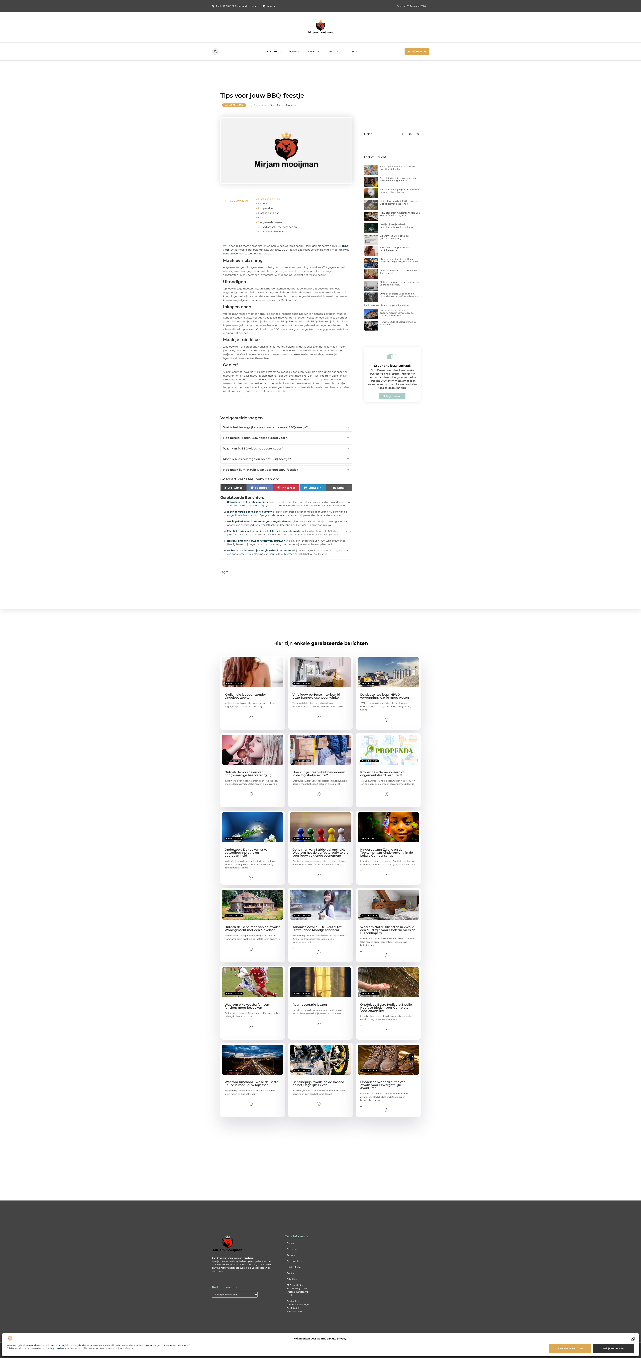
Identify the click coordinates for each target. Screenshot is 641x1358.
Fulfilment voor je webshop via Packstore (386, 305)
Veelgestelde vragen (270, 222)
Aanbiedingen (234, 105)
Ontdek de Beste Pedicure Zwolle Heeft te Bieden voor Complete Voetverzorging (386, 1007)
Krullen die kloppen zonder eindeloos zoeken (395, 248)
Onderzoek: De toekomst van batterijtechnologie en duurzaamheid (247, 852)
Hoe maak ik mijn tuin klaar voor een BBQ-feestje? (286, 469)
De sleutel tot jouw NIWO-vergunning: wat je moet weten (384, 696)
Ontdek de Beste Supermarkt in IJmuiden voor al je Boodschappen (399, 295)
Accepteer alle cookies (570, 1348)
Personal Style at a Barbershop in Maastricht (398, 323)
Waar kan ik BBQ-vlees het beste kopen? (286, 448)
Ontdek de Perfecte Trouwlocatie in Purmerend (399, 271)
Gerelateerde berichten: (274, 231)
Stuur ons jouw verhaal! (392, 366)
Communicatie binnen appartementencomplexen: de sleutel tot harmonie (397, 313)
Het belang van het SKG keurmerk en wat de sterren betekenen (400, 202)
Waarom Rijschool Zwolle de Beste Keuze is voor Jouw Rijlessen (251, 1083)
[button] (632, 1338)
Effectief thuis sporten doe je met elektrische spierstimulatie (264, 531)
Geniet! (262, 217)
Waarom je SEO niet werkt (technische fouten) (394, 237)
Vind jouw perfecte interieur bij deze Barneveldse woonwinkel (316, 696)
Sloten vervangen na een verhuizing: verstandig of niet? (400, 283)
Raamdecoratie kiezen (309, 1004)
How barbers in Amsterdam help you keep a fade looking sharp (400, 214)
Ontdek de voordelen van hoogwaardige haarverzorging (248, 773)
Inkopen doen (266, 208)
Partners (294, 51)
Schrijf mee (293, 1279)
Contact (354, 51)
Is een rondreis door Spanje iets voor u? (251, 511)
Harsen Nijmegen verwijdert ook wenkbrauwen (256, 540)
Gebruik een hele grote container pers (250, 502)
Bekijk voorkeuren (613, 1348)
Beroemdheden (295, 1261)
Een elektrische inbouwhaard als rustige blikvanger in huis (398, 179)
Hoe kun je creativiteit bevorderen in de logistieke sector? (318, 773)
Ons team (334, 51)
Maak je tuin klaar (268, 212)
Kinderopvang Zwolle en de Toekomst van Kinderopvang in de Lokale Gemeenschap (386, 852)
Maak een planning (269, 198)
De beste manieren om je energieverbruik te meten (259, 550)
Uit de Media (294, 1267)
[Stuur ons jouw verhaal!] (392, 355)
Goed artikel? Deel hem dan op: (279, 226)
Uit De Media (272, 51)
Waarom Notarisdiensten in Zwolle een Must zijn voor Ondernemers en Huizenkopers (387, 930)
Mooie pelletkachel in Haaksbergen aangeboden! (257, 521)
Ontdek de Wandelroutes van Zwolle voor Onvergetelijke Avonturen (382, 1085)
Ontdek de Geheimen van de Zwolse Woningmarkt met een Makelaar (252, 928)
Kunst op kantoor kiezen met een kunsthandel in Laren (398, 167)
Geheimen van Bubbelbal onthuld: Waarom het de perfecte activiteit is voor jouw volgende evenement (320, 852)
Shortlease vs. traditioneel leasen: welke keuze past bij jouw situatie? (399, 260)
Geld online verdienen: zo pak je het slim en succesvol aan (298, 1306)
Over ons (313, 51)
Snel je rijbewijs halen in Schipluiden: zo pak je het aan (396, 225)
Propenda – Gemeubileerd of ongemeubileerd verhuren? (382, 773)
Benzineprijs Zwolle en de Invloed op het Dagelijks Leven (318, 1083)
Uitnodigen (264, 203)
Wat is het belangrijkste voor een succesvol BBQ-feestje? (286, 427)
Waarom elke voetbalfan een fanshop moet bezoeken (247, 1006)
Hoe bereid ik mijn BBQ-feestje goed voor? (286, 437)
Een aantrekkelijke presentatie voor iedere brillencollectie (399, 191)
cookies (59, 1348)
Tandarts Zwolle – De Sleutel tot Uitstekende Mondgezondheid (317, 928)
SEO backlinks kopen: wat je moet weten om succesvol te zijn (298, 1290)
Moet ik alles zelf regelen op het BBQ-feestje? (286, 459)
